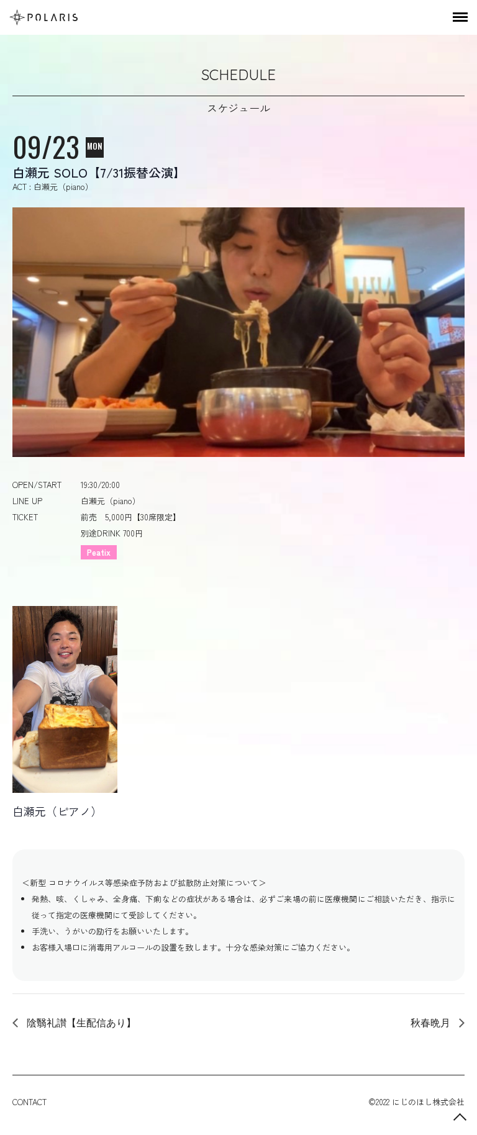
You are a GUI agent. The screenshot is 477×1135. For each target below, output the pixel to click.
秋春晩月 (432, 1022)
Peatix (99, 552)
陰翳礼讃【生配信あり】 (80, 1022)
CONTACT (29, 1102)
